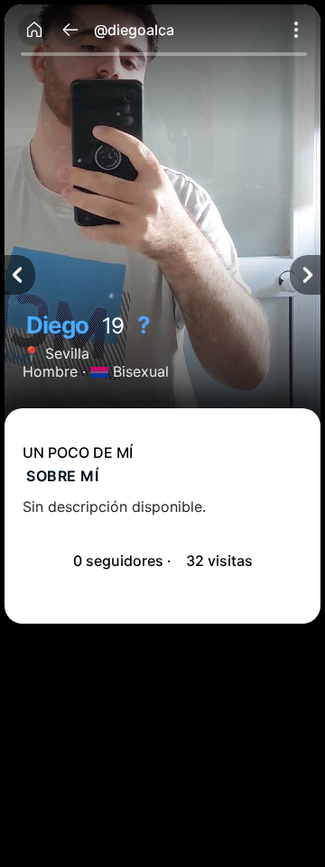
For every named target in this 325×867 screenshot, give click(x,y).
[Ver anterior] (20, 275)
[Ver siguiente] (305, 275)
